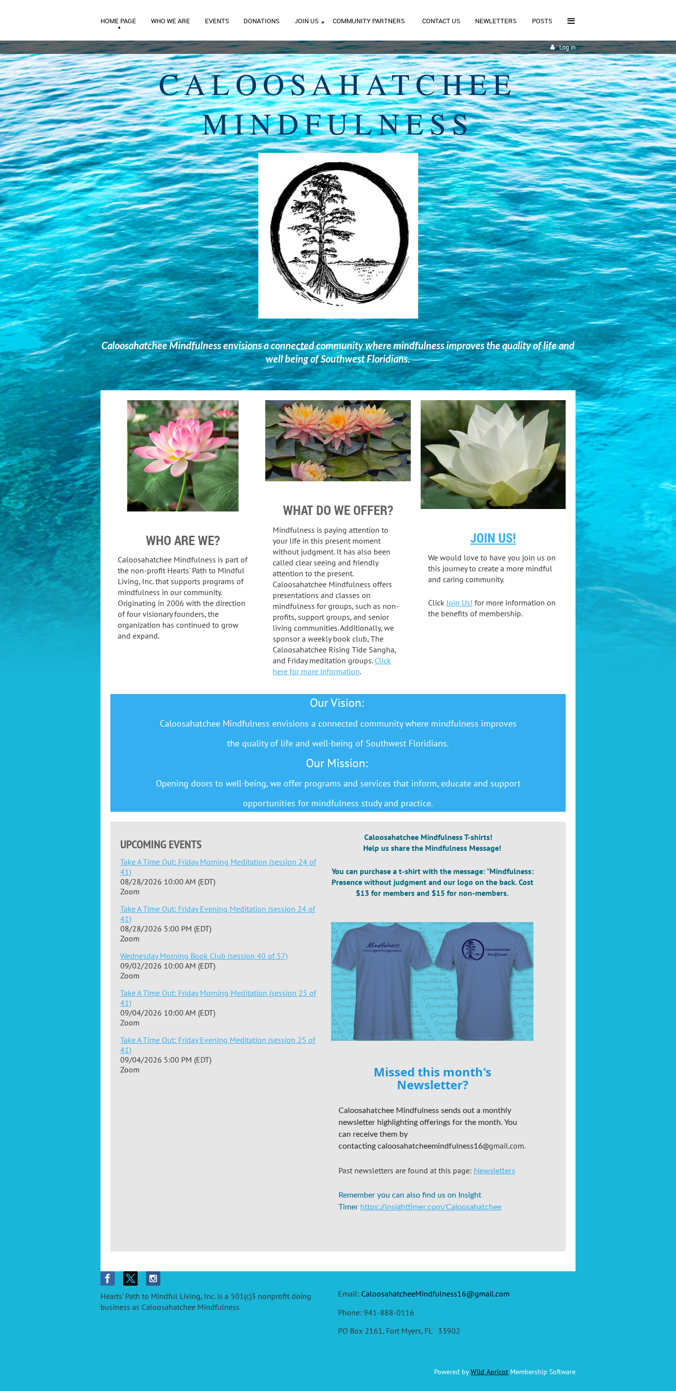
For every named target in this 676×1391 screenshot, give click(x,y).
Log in (567, 47)
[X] (130, 1278)
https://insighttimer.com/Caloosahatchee (430, 1207)
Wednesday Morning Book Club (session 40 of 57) (204, 956)
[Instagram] (153, 1278)
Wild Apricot (489, 1371)
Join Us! (459, 602)
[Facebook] (107, 1278)
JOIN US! (493, 538)
